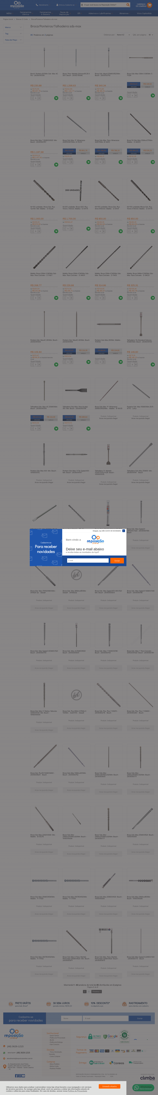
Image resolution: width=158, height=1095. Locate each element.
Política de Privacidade (77, 1091)
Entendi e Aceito (110, 1086)
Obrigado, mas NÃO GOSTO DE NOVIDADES (107, 531)
